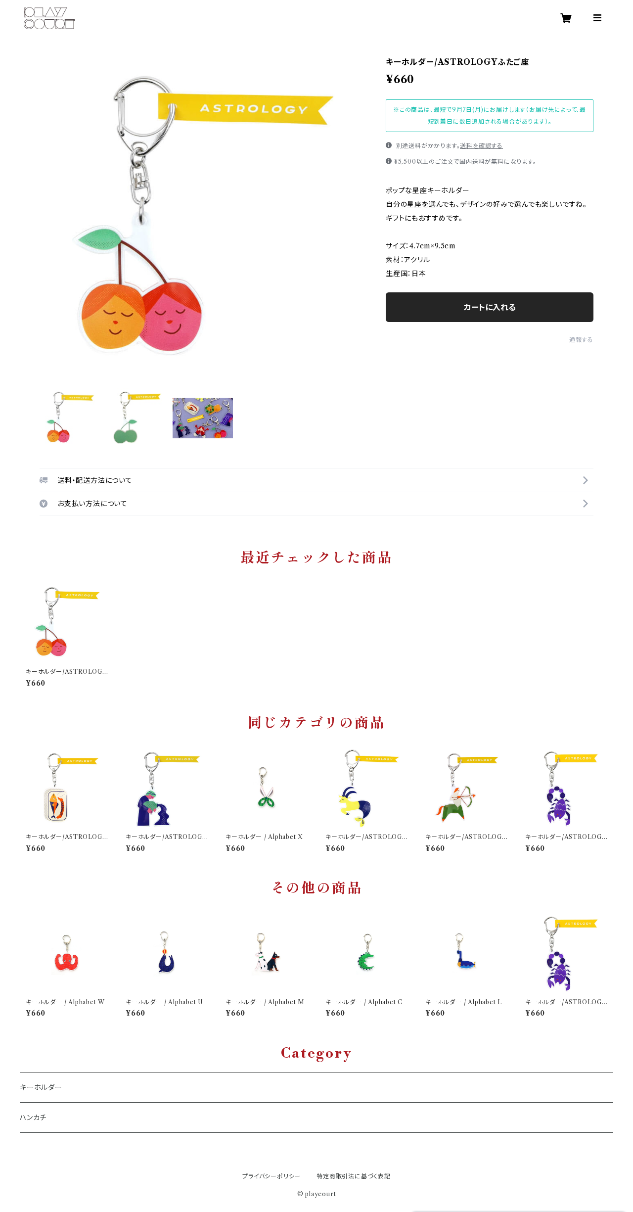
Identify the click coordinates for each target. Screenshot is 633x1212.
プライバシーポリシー (271, 1176)
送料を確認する (481, 145)
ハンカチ (33, 1117)
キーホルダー (41, 1087)
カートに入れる (490, 307)
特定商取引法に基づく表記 (353, 1176)
